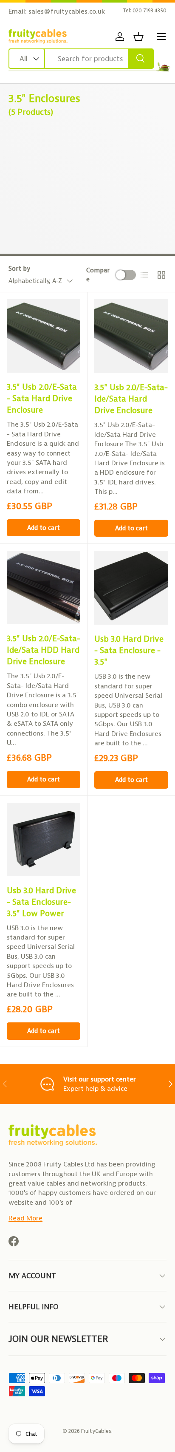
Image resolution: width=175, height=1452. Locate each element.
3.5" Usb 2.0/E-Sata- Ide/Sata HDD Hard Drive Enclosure (43, 650)
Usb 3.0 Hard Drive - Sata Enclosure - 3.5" (129, 650)
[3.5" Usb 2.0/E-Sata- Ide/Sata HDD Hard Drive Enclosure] (43, 587)
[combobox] (81, 58)
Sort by (19, 268)
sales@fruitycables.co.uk (66, 11)
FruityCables (96, 1431)
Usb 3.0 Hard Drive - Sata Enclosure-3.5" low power (41, 902)
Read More (25, 1218)
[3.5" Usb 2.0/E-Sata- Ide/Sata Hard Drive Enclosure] (131, 336)
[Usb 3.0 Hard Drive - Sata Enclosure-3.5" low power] (43, 839)
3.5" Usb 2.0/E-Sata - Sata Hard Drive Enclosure (42, 398)
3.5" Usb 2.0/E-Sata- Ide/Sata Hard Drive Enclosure (131, 399)
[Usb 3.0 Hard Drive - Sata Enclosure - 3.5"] (131, 588)
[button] (138, 36)
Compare (98, 274)
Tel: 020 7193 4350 (145, 10)
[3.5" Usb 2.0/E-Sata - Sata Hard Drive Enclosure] (43, 336)
